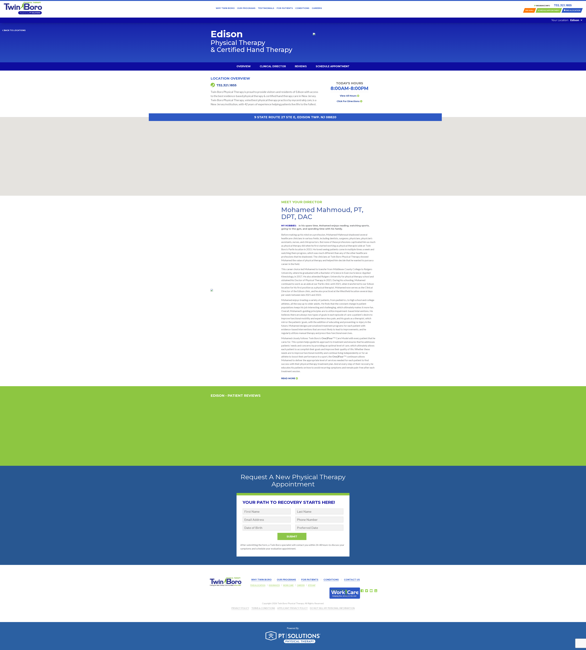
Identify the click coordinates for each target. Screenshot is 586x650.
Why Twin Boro (225, 8)
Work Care (288, 585)
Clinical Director (273, 66)
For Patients (285, 8)
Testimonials (266, 8)
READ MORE (288, 378)
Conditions (302, 8)
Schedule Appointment (332, 66)
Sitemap (311, 585)
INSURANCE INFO (543, 6)
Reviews (301, 66)
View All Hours (348, 95)
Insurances (274, 585)
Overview (244, 66)
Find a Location (257, 585)
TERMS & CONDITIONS (263, 608)
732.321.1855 (563, 5)
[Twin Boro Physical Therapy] (23, 8)
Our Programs (246, 8)
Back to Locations (14, 30)
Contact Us (352, 579)
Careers (317, 8)
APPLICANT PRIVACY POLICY (292, 608)
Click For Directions (348, 101)
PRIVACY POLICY (240, 608)
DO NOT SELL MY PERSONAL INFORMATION (332, 608)
